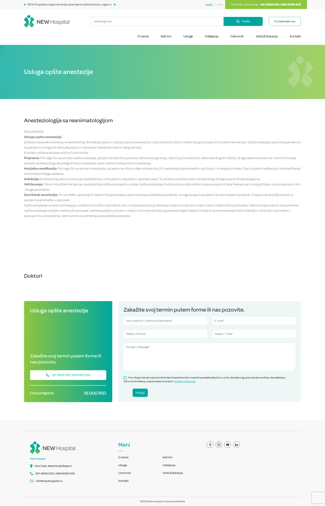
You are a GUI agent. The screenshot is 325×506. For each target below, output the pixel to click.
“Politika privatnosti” (184, 381)
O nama (143, 36)
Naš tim (166, 36)
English (218, 4)
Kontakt (295, 36)
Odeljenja (211, 36)
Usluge (188, 36)
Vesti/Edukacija (267, 36)
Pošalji (140, 393)
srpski (209, 4)
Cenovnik (237, 36)
